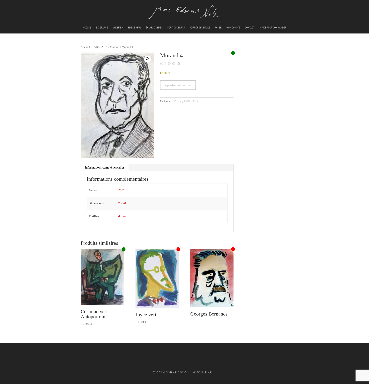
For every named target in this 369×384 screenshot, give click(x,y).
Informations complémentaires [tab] (104, 167)
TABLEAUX (100, 46)
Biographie (102, 27)
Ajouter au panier (178, 85)
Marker (121, 216)
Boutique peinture (199, 27)
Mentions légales (202, 372)
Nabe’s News (134, 27)
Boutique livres (176, 27)
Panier (218, 27)
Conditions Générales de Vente (170, 372)
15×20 (121, 203)
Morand (114, 46)
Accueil (87, 27)
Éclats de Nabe (154, 27)
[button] (147, 59)
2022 (120, 190)
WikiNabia (118, 27)
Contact (249, 27)
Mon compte (233, 27)
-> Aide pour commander (272, 27)
